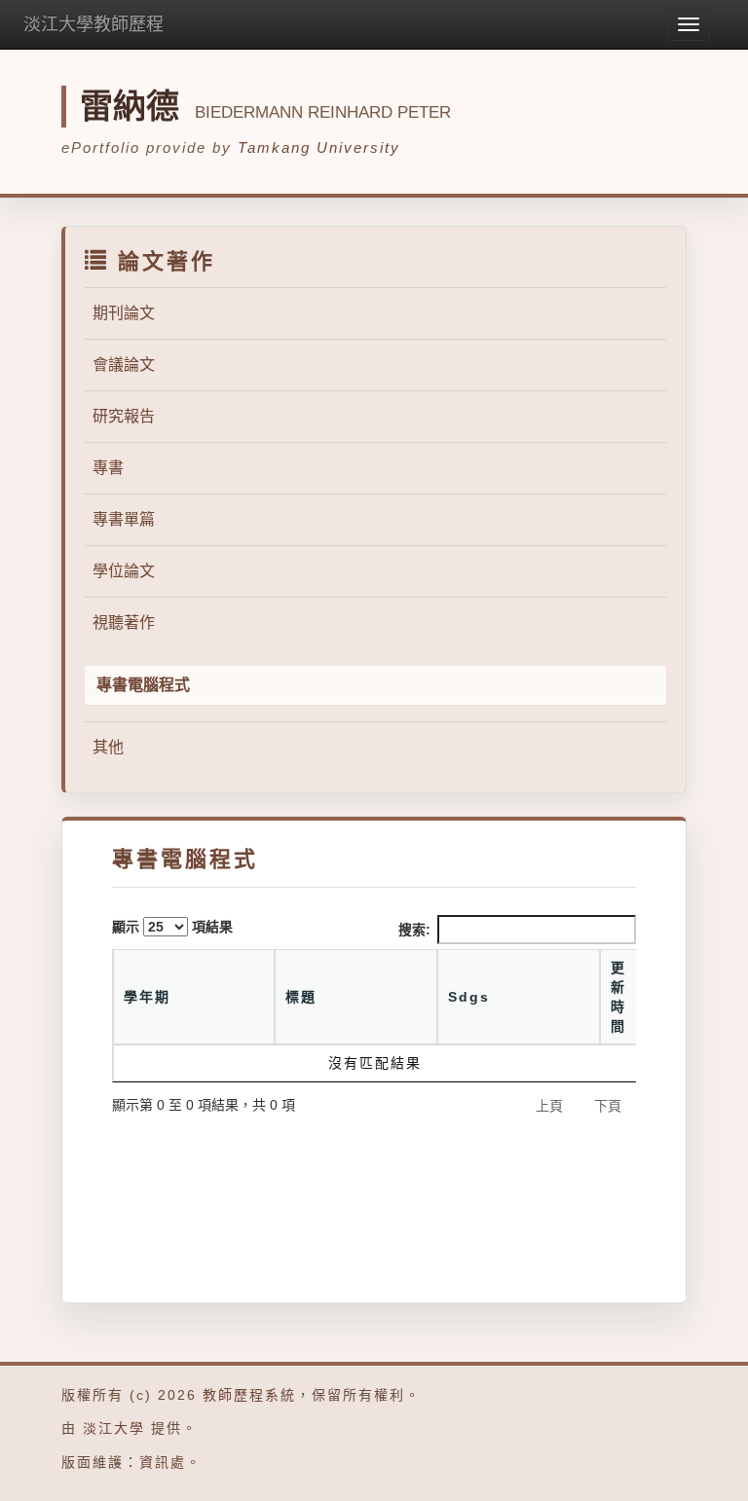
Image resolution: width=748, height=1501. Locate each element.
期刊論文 (124, 313)
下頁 (607, 1106)
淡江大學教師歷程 (93, 24)
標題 (301, 997)
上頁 (549, 1106)
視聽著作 (124, 622)
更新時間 (618, 997)
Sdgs (469, 997)
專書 (108, 467)
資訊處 (162, 1462)
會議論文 (124, 364)
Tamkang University (319, 147)
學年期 (147, 997)
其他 (108, 747)
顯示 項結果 (172, 926)
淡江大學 (114, 1428)
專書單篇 (124, 519)
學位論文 (124, 571)
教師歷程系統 (249, 1395)
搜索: (414, 929)
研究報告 (124, 416)
